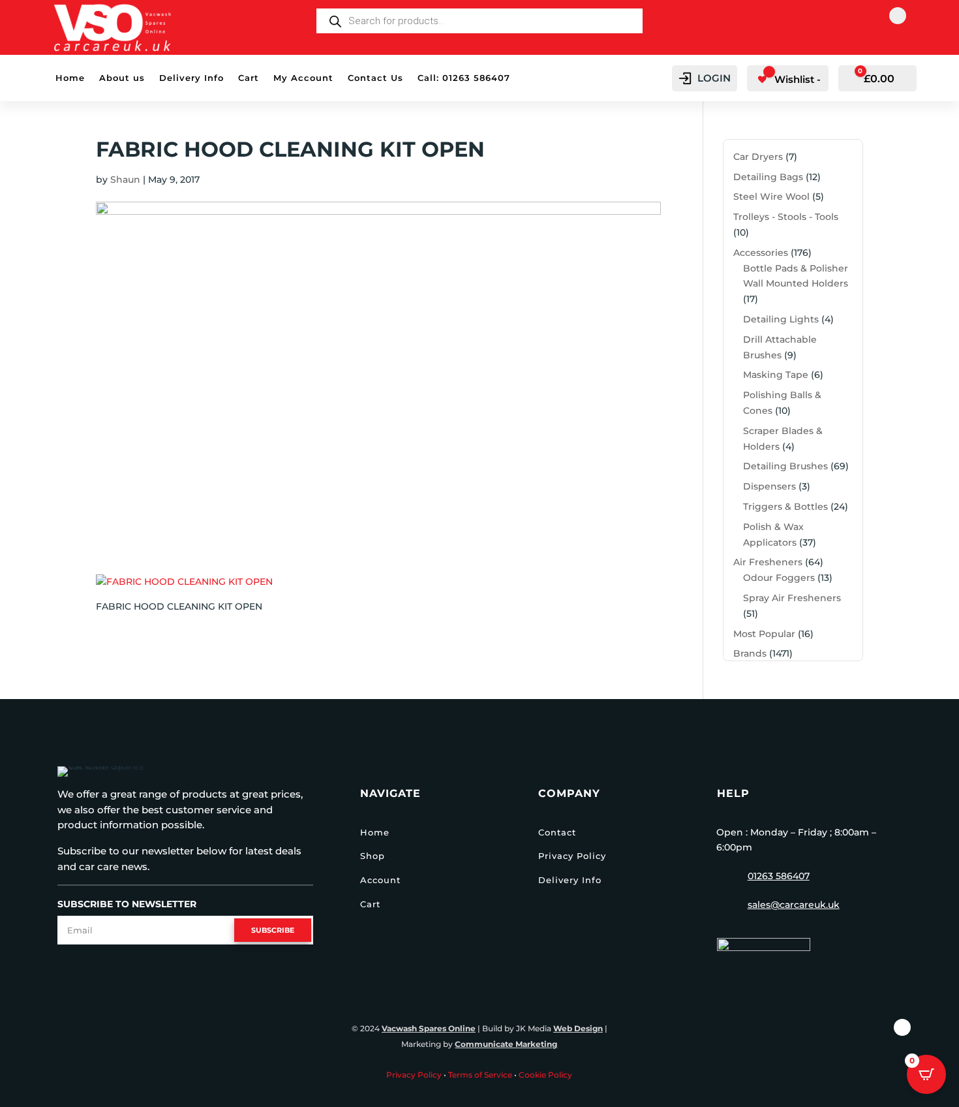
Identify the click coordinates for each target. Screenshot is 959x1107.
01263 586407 (779, 876)
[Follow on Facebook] (897, 15)
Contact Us (375, 78)
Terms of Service (480, 1075)
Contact (557, 832)
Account (380, 880)
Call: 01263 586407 (464, 78)
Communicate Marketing (506, 1044)
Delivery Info (191, 78)
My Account (303, 78)
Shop (372, 855)
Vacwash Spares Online (429, 1028)
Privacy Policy (572, 855)
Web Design (578, 1028)
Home (70, 78)
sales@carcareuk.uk (794, 905)
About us (122, 78)
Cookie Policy (545, 1075)
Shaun (125, 179)
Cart (248, 78)
